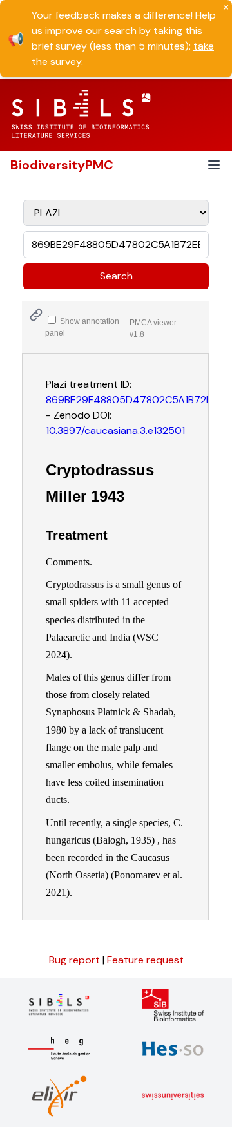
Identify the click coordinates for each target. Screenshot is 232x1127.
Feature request (145, 960)
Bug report (75, 960)
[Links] (36, 315)
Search (116, 276)
